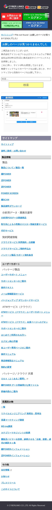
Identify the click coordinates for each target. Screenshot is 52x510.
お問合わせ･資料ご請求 (14, 16)
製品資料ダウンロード (11, 206)
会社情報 (5, 470)
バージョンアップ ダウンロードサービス (20, 300)
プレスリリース (8, 483)
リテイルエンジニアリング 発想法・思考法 (21, 413)
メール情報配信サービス (12, 294)
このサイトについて (10, 489)
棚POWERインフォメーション (15, 449)
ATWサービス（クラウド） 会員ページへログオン (24, 322)
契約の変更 (6, 367)
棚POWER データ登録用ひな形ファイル (20, 385)
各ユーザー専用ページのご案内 (15, 348)
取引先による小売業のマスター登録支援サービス (24, 224)
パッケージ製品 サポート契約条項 (17, 255)
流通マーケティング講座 (12, 420)
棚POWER (6, 174)
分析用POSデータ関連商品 (13, 217)
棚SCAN (5, 199)
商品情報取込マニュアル (12, 360)
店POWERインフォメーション (15, 455)
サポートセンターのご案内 (13, 281)
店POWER (6, 180)
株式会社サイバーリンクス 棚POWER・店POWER (26, 6)
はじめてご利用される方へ (13, 335)
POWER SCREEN (9, 193)
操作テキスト (7, 287)
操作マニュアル (8, 354)
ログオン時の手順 (9, 341)
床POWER (6, 187)
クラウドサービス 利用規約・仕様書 (18, 242)
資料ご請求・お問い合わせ (13, 151)
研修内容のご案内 (9, 391)
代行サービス (7, 230)
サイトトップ (7, 144)
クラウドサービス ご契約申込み (16, 248)
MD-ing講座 (6, 426)
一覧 (3, 407)
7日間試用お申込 (11, 24)
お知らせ (5, 476)
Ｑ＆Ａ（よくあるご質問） (13, 378)
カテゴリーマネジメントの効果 (15, 432)
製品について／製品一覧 (12, 167)
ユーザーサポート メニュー (14, 274)
